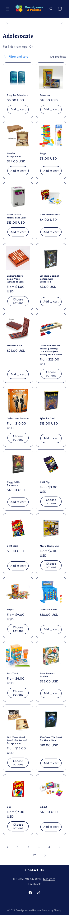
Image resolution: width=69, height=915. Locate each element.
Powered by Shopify (52, 910)
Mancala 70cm (14, 345)
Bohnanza (45, 95)
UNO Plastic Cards (50, 214)
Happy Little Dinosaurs (13, 483)
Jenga (43, 153)
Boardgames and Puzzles (28, 910)
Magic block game (49, 545)
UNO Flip (45, 482)
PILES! (43, 806)
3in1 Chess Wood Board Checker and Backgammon (17, 740)
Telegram (49, 879)
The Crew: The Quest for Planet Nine (51, 739)
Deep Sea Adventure (17, 95)
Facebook (34, 884)
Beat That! (12, 673)
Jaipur (10, 609)
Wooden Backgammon (14, 155)
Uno (9, 806)
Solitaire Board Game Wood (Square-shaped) (15, 278)
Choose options (18, 301)
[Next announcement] (62, 22)
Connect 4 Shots (48, 609)
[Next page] (45, 855)
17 (34, 855)
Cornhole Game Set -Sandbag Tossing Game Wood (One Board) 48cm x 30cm (51, 350)
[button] (7, 9)
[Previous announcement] (7, 22)
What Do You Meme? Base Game (16, 216)
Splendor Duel (47, 418)
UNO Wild (12, 545)
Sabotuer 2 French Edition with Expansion (49, 278)
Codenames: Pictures (18, 418)
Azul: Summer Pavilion (47, 675)
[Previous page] (7, 847)
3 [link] (39, 847)
